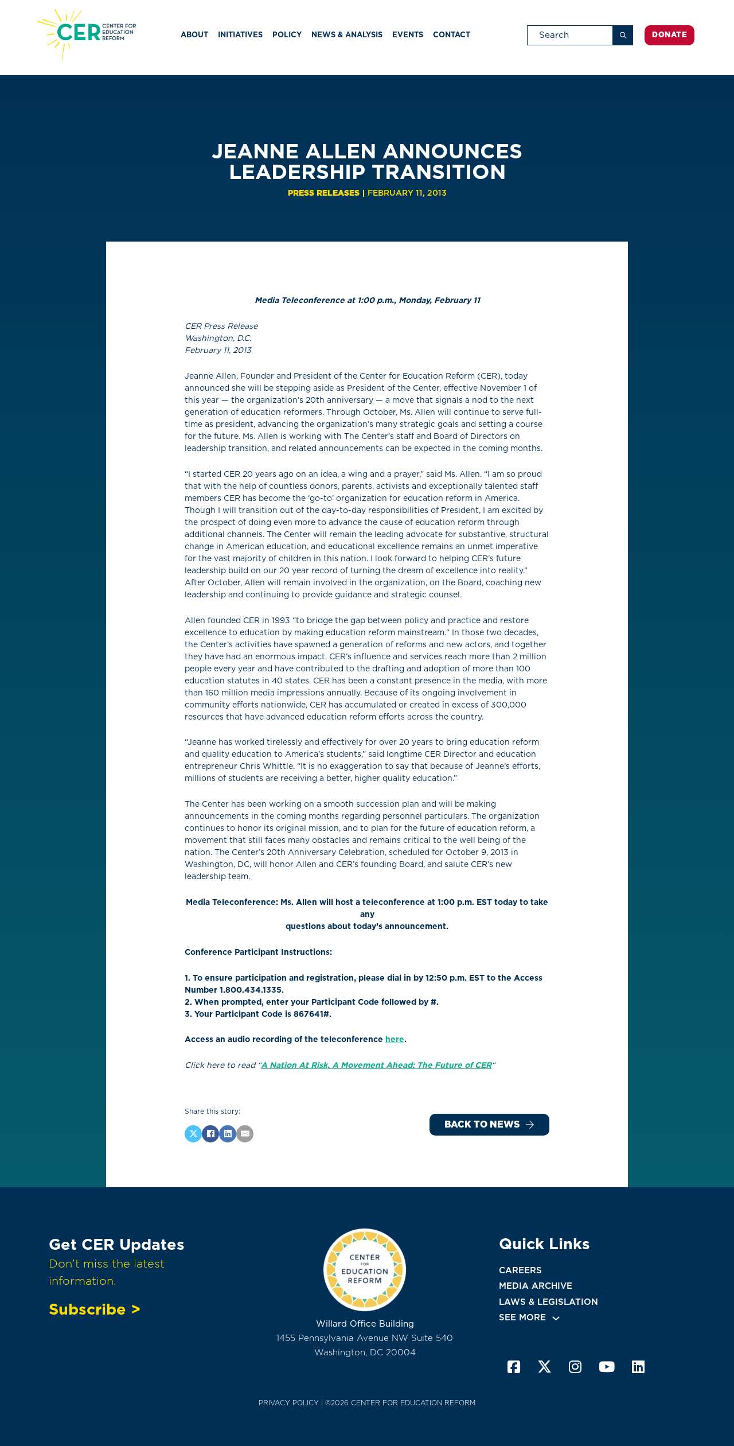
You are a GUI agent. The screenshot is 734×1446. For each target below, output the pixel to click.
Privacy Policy (289, 1402)
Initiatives (240, 34)
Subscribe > (94, 1309)
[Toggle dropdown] (556, 1318)
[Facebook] (210, 1133)
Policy (287, 34)
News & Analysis (346, 34)
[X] (193, 1133)
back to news (482, 1124)
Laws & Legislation (548, 1302)
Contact (451, 34)
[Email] (244, 1133)
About (194, 34)
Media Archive (535, 1286)
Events (407, 34)
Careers (520, 1270)
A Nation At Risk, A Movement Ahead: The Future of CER (376, 1065)
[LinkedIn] (227, 1133)
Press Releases (324, 192)
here (394, 1039)
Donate (669, 34)
